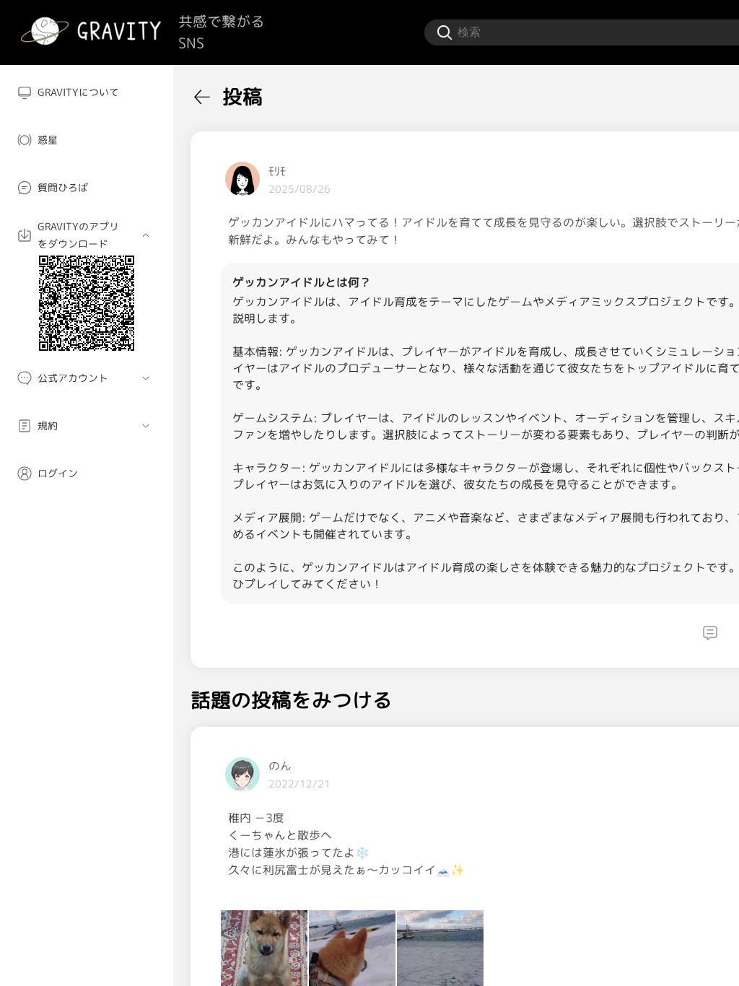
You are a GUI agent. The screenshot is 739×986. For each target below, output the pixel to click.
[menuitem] (87, 92)
